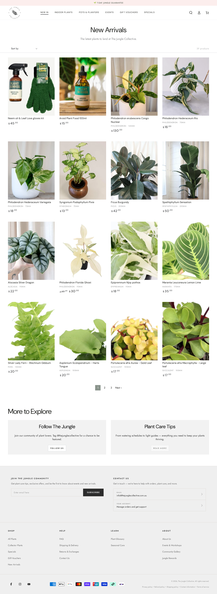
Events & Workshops (172, 545)
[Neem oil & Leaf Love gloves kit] (31, 86)
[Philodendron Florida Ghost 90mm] (82, 251)
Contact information (187, 587)
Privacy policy (147, 587)
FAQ (61, 539)
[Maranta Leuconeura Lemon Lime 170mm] (185, 251)
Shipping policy (172, 587)
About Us (166, 539)
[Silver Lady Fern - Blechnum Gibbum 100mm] (31, 331)
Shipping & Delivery (68, 545)
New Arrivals (14, 564)
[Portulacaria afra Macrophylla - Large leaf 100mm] (185, 331)
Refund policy (159, 587)
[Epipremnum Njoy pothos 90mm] (134, 251)
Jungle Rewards (169, 558)
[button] (191, 12)
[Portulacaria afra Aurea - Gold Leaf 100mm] (134, 331)
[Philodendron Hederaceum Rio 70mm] (185, 86)
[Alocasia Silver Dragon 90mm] (31, 251)
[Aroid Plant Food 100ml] (82, 86)
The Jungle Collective (186, 581)
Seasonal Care (118, 545)
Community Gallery (171, 551)
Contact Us (64, 558)
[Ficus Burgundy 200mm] (134, 170)
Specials (12, 551)
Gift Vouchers (14, 558)
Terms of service (203, 587)
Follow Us (57, 448)
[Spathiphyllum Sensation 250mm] (185, 170)
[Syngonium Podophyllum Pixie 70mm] (82, 170)
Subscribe (93, 492)
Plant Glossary (117, 539)
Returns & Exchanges (69, 551)
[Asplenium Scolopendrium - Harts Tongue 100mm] (82, 331)
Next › (118, 387)
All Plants (12, 539)
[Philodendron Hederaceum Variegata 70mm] (31, 170)
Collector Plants (15, 545)
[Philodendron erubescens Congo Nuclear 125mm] (134, 86)
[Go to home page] (14, 12)
